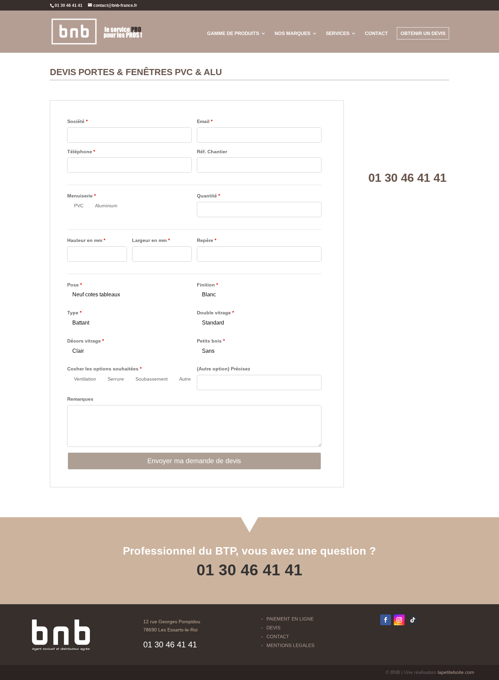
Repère (206, 240)
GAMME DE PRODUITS (233, 33)
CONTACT (277, 636)
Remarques (80, 399)
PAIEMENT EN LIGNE (290, 619)
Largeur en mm (151, 240)
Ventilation (85, 379)
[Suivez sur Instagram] (399, 619)
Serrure (116, 379)
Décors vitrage (85, 341)
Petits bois (211, 341)
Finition (207, 284)
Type (74, 312)
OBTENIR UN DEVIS (423, 33)
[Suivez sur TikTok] (412, 619)
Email (204, 121)
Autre (185, 379)
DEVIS (273, 627)
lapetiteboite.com (456, 672)
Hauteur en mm (86, 240)
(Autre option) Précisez (223, 368)
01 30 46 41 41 (249, 570)
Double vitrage (215, 312)
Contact (376, 33)
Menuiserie (81, 195)
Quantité (208, 195)
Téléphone (81, 151)
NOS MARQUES (292, 33)
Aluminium (106, 205)
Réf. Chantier (212, 151)
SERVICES (337, 33)
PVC (79, 205)
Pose (74, 284)
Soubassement (151, 379)
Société (77, 121)
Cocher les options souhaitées (104, 368)
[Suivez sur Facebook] (385, 619)
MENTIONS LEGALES (290, 645)
